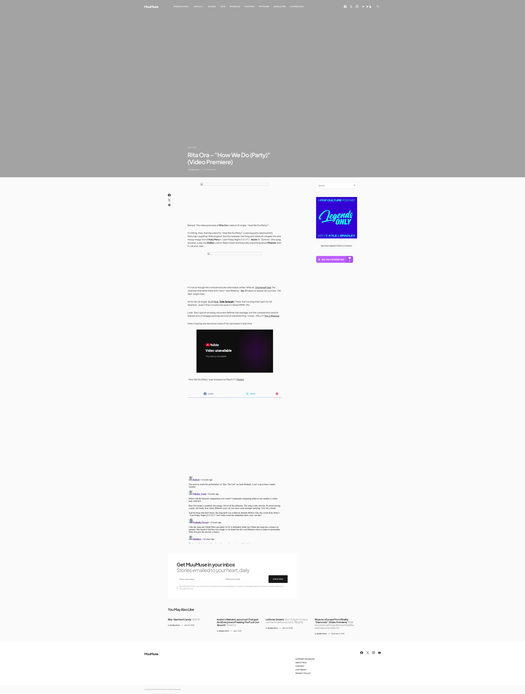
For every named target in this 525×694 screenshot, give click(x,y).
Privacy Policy (303, 673)
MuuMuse (151, 7)
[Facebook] (345, 6)
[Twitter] (351, 6)
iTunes (240, 379)
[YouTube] (379, 652)
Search (354, 185)
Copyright (301, 670)
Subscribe (278, 579)
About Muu (301, 663)
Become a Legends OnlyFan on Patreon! (336, 246)
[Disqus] (235, 435)
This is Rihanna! (271, 315)
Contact (299, 666)
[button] (367, 6)
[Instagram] (357, 6)
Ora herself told (263, 287)
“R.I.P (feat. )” (221, 301)
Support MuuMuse (304, 659)
